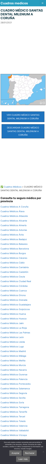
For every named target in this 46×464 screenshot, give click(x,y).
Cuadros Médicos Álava (12, 211)
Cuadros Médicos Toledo (13, 421)
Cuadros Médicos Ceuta (13, 276)
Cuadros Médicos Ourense (14, 374)
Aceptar (15, 453)
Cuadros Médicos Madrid (13, 351)
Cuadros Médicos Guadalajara (16, 304)
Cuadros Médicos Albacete (14, 216)
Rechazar (29, 453)
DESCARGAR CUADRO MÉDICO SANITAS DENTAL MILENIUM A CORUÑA (23, 131)
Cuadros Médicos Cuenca (14, 290)
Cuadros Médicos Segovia (14, 393)
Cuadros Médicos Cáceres (14, 258)
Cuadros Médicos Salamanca (15, 388)
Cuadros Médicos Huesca (13, 318)
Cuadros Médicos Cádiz (13, 262)
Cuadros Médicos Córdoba (14, 286)
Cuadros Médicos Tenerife (14, 412)
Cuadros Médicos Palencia (14, 379)
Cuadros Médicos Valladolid (15, 430)
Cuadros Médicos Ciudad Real (16, 281)
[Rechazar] (43, 452)
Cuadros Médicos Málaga (13, 356)
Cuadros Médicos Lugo (12, 346)
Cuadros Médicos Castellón (14, 272)
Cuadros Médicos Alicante (14, 220)
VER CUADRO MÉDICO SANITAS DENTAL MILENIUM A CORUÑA (23, 117)
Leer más (23, 459)
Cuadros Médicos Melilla (13, 360)
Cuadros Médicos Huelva (13, 314)
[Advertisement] (23, 47)
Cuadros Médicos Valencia (14, 426)
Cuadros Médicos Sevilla (13, 398)
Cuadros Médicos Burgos (13, 253)
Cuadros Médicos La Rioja (14, 328)
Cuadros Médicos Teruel (13, 416)
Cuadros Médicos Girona (13, 295)
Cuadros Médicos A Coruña (14, 206)
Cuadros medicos (14, 3)
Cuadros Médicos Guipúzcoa (15, 309)
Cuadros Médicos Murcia (13, 365)
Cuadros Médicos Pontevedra (15, 384)
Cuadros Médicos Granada (14, 300)
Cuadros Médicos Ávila (12, 234)
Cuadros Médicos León (12, 337)
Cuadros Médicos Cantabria (15, 267)
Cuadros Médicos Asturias (14, 230)
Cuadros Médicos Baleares (14, 244)
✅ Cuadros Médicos (11, 187)
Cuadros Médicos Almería (13, 225)
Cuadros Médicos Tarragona (15, 407)
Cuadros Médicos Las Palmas (15, 332)
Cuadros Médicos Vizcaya (14, 435)
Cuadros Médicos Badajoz (14, 239)
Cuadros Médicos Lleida (13, 342)
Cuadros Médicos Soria (12, 402)
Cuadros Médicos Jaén (12, 323)
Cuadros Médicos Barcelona (15, 248)
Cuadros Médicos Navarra (14, 370)
